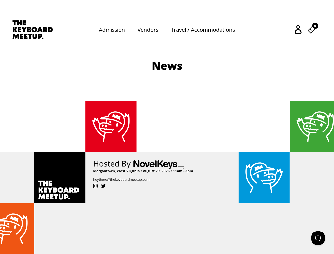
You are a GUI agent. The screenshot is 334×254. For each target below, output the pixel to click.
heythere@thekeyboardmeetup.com (121, 179)
